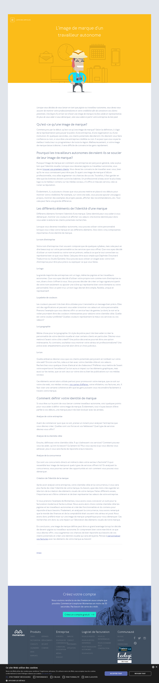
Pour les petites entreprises (88, 641)
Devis (32, 652)
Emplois (70, 637)
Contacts (34, 644)
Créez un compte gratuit (77, 614)
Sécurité (44, 644)
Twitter (139, 638)
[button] (53, 680)
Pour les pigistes (88, 637)
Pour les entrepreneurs (104, 638)
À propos (59, 637)
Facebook (134, 637)
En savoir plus (47, 674)
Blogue (120, 637)
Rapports (34, 656)
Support (121, 640)
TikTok (135, 643)
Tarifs (32, 637)
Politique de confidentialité (61, 641)
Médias (58, 653)
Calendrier (34, 648)
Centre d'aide (123, 644)
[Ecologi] (125, 657)
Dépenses (44, 637)
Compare (44, 648)
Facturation (35, 640)
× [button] (156, 667)
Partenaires (71, 644)
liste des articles (23, 20)
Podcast (59, 657)
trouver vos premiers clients (56, 169)
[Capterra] (125, 649)
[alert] (79, 673)
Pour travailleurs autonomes (89, 648)
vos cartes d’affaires (78, 384)
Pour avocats (87, 653)
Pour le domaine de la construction (104, 645)
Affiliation (71, 648)
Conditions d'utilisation (61, 648)
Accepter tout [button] (116, 674)
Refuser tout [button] (140, 674)
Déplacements (46, 640)
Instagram (145, 638)
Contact (70, 640)
